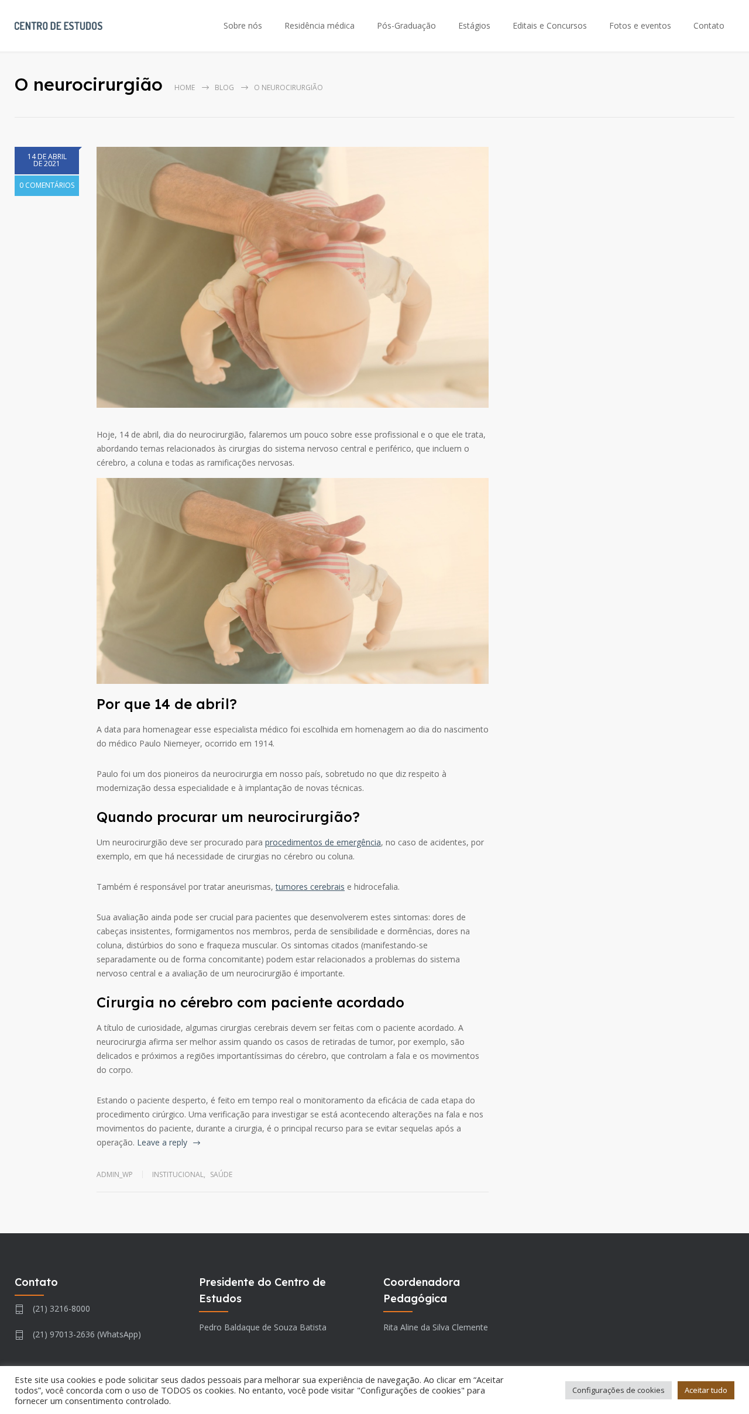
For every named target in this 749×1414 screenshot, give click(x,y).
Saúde (221, 1174)
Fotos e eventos (640, 25)
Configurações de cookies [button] (618, 1390)
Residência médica (319, 25)
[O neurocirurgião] (293, 277)
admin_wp (115, 1174)
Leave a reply (162, 1142)
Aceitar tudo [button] (706, 1390)
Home (184, 87)
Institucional (178, 1174)
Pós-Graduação (406, 25)
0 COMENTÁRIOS (46, 185)
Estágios (474, 25)
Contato (708, 25)
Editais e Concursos (550, 25)
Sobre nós (243, 25)
